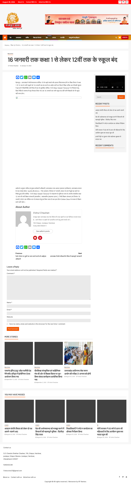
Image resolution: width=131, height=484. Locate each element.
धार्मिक (27, 37)
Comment (11, 273)
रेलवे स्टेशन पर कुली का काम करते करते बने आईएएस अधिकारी (31, 256)
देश (10, 37)
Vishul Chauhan (14, 66)
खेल (47, 37)
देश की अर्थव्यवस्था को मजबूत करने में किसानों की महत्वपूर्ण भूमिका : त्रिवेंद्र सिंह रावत (49, 431)
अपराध (54, 37)
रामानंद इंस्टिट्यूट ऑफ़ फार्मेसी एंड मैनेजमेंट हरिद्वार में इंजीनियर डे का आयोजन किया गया (18, 373)
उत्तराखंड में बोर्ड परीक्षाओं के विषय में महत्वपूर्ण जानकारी (66, 254)
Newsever (72, 482)
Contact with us (31, 2)
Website (10, 317)
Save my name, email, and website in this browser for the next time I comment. (37, 324)
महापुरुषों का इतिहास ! (74, 37)
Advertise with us (45, 2)
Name (9, 303)
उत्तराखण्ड (18, 37)
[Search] (116, 37)
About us (21, 2)
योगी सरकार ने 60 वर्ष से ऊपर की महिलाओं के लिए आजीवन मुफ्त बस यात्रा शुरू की (110, 431)
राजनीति (62, 37)
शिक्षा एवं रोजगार (37, 37)
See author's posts (43, 231)
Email (9, 310)
